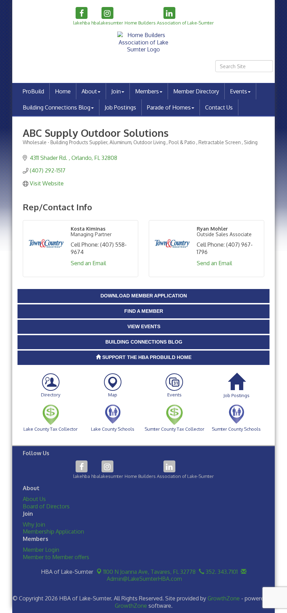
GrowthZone (224, 598)
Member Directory (196, 91)
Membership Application (53, 531)
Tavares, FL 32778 (149, 571)
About (89, 91)
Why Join (34, 524)
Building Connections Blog (56, 107)
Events (238, 91)
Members (147, 91)
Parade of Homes (169, 107)
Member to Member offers (56, 557)
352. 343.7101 (221, 571)
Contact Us (219, 107)
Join (116, 91)
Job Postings (120, 107)
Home (63, 91)
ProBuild (33, 91)
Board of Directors (46, 506)
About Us (34, 498)
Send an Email (88, 263)
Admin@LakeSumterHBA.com (143, 578)
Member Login (41, 549)
